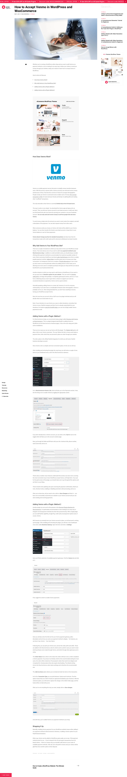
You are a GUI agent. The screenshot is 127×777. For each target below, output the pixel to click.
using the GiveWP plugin (51, 307)
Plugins (40, 753)
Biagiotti (64, 120)
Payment (35, 753)
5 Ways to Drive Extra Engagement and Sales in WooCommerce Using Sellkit (112, 14)
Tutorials (32, 14)
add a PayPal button (62, 257)
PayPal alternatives (65, 261)
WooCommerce (51, 753)
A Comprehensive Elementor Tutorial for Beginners (111, 21)
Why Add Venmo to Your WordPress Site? (45, 83)
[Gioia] (48, 140)
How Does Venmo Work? (40, 79)
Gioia (63, 134)
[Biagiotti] (48, 125)
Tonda (63, 105)
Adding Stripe (50, 259)
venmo (45, 753)
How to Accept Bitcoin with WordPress (108, 48)
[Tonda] (48, 111)
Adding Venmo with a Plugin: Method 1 (44, 86)
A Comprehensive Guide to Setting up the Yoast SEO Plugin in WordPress (111, 28)
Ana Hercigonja (25, 14)
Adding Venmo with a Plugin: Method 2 (44, 90)
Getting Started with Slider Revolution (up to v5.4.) (111, 34)
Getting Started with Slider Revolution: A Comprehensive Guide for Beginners (112, 41)
